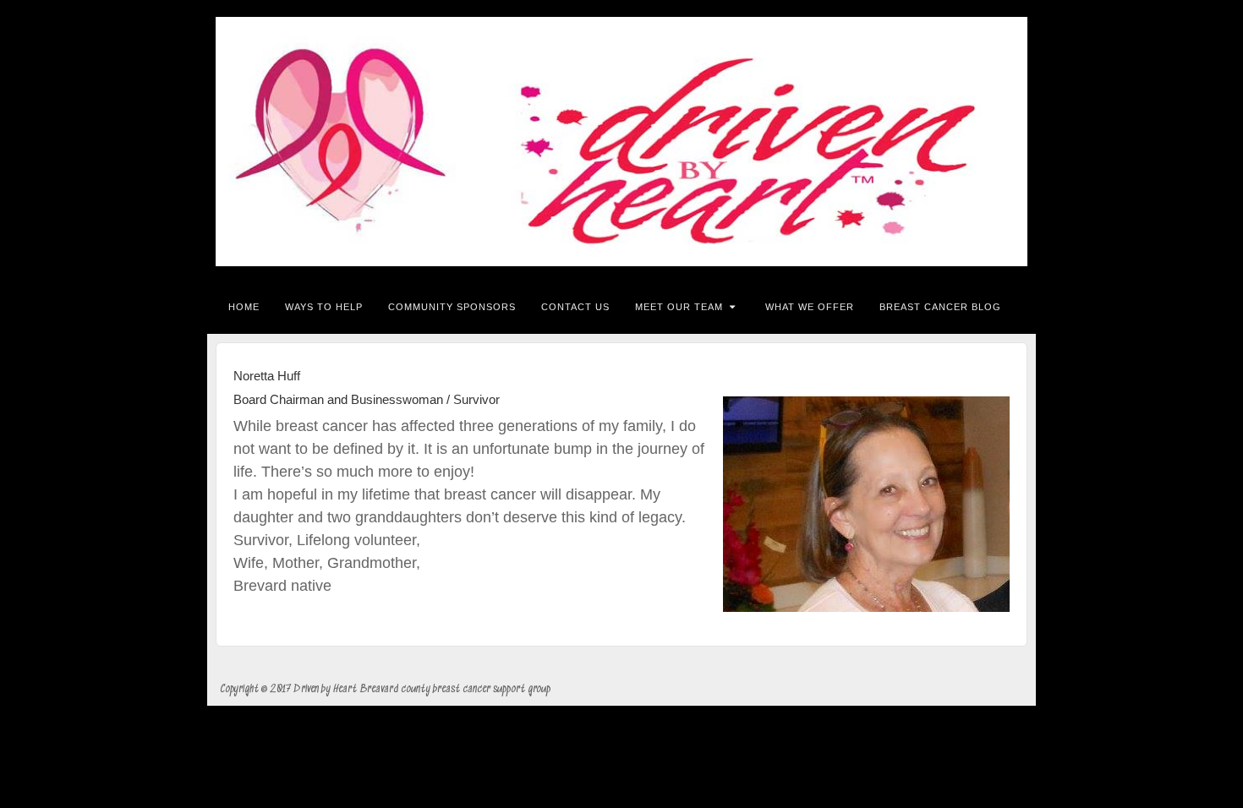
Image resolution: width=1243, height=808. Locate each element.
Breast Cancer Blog (940, 307)
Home (244, 307)
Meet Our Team (679, 307)
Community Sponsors (452, 307)
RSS (1011, 142)
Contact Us (575, 307)
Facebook (988, 142)
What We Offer (809, 307)
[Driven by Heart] (621, 141)
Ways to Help (324, 307)
